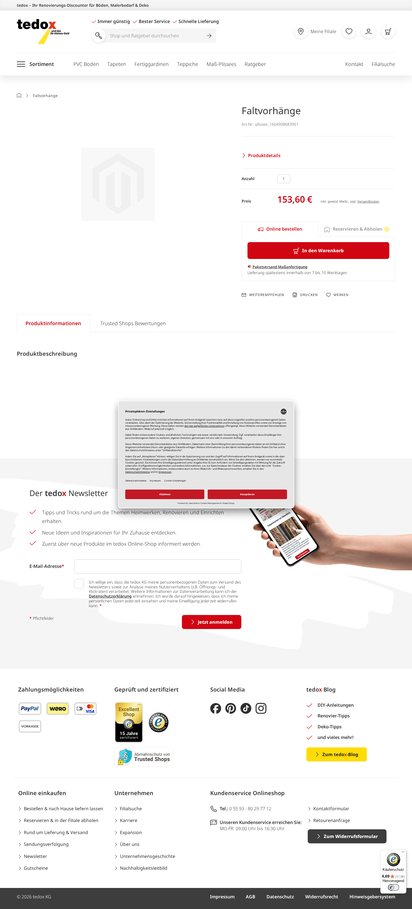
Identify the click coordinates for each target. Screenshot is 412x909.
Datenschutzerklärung (110, 596)
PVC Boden (86, 64)
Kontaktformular (331, 808)
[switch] (393, 887)
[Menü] (403, 853)
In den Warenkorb (323, 250)
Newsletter (35, 856)
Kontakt (354, 64)
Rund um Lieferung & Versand (56, 832)
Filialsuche (383, 64)
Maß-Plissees (221, 64)
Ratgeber (255, 64)
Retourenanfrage (331, 820)
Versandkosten (368, 201)
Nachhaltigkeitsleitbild (143, 868)
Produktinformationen (53, 323)
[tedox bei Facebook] (215, 708)
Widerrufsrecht (321, 897)
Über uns (130, 844)
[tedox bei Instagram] (261, 708)
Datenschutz (280, 897)
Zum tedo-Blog (340, 754)
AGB (250, 897)
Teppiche (187, 64)
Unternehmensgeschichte (147, 856)
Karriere (128, 820)
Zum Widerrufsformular (351, 836)
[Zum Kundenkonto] (369, 31)
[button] (118, 185)
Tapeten (116, 64)
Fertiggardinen (152, 64)
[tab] (280, 229)
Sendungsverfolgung (46, 844)
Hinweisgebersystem (372, 897)
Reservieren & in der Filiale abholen (61, 820)
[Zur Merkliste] (349, 31)
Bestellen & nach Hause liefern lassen (63, 808)
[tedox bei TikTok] (245, 708)
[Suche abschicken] (209, 36)
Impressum (222, 897)
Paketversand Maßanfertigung (280, 266)
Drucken (309, 294)
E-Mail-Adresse (46, 566)
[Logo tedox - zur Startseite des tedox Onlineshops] (43, 31)
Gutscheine (36, 868)
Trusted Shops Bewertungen (133, 323)
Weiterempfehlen (266, 295)
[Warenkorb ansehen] (388, 31)
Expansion (131, 832)
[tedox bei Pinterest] (230, 708)
